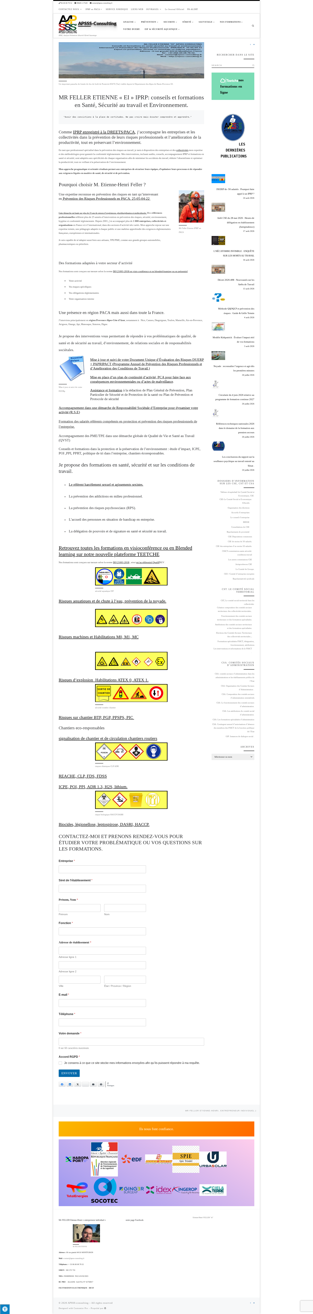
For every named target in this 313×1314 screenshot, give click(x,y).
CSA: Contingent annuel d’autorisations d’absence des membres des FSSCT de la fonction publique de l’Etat (233, 728)
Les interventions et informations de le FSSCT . (233, 650)
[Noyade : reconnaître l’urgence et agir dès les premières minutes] (218, 355)
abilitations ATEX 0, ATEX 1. (123, 680)
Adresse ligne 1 (67, 957)
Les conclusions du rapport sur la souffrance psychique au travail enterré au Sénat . (234, 461)
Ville (61, 985)
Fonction (66, 923)
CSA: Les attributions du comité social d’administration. (238, 713)
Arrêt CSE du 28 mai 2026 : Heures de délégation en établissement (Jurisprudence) (235, 222)
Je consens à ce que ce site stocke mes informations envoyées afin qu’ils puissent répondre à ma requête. (132, 1062)
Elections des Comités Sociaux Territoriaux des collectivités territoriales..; (234, 635)
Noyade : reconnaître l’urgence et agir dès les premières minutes (234, 368)
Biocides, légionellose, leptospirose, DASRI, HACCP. (104, 824)
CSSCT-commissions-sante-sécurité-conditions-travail (237, 553)
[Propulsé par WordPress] (105, 1308)
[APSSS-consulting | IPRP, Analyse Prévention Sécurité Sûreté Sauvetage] (68, 23)
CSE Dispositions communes (240, 537)
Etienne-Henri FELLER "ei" (203, 1217)
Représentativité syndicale (243, 579)
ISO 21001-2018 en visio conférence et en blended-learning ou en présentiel (150, 271)
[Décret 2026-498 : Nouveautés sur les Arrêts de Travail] (218, 269)
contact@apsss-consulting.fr (74, 1258)
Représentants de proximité (238, 532)
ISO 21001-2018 (121, 562)
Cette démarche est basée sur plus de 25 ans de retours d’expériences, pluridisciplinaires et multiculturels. (103, 213)
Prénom (63, 914)
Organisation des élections (238, 508)
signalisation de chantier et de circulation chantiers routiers (108, 738)
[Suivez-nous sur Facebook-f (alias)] (250, 45)
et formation (113, 390)
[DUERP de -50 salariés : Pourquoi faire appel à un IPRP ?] (218, 178)
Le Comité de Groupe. (245, 569)
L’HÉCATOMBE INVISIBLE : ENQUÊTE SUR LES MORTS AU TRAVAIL (234, 253)
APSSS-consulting (78, 1303)
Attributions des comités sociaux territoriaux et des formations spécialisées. (233, 626)
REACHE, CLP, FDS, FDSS (83, 776)
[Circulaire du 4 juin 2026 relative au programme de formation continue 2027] (216, 384)
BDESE (246, 522)
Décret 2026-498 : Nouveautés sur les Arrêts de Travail (236, 282)
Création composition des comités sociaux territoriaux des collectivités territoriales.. (234, 609)
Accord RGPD (69, 1056)
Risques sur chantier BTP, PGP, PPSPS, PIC (96, 717)
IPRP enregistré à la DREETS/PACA (104, 132)
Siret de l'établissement (75, 880)
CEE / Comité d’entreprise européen (239, 574)
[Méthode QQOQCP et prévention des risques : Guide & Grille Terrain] (218, 297)
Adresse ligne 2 (67, 971)
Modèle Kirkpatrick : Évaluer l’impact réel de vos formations (233, 339)
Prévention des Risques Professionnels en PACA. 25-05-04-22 (106, 199)
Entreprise (67, 860)
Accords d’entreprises (240, 513)
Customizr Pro (81, 1308)
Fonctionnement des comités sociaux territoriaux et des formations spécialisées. (234, 618)
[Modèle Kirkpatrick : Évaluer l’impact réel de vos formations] (218, 326)
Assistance (97, 390)
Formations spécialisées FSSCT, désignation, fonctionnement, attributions (236, 643)
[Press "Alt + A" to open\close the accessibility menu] (5, 1309)
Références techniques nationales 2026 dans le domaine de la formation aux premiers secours (235, 428)
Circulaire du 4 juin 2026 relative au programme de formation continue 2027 (234, 397)
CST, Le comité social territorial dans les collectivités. (237, 602)
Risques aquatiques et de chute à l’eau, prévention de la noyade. (112, 601)
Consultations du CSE (240, 527)
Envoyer (69, 1073)
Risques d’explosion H (78, 680)
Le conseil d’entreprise (239, 517)
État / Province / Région (117, 985)
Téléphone (67, 1014)
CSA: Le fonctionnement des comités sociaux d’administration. (235, 704)
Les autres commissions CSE (240, 560)
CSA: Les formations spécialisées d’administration (233, 720)
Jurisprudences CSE (243, 564)
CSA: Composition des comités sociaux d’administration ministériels (238, 696)
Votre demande (70, 1033)
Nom (107, 914)
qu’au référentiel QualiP (148, 562)
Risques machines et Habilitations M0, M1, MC (99, 636)
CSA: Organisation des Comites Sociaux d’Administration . (237, 688)
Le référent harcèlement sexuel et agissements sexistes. (106, 484)
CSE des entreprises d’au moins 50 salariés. (234, 546)
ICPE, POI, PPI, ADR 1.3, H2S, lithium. (93, 786)
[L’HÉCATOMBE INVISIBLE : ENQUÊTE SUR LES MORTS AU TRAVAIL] (218, 240)
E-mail (64, 994)
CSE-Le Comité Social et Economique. (236, 499)
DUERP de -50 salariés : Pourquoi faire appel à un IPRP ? (235, 191)
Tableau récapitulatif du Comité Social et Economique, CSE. (237, 494)
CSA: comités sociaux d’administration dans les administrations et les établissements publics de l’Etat (234, 677)
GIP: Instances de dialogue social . (240, 736)
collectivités (182, 150)
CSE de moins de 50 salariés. (240, 542)
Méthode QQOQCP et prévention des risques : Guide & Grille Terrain (236, 310)
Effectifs (245, 503)
